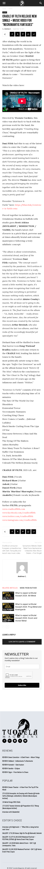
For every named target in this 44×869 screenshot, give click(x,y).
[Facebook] (12, 34)
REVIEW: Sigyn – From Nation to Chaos (15, 772)
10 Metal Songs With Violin (11, 802)
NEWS (10, 9)
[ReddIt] (33, 34)
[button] (4, 3)
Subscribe (22, 685)
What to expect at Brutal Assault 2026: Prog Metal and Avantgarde (28, 607)
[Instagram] (10, 741)
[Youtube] (25, 741)
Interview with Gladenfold (10, 812)
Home (4, 9)
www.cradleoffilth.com (13, 509)
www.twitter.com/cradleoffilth (17, 516)
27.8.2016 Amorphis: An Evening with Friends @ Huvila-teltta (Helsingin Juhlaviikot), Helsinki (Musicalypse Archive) (21, 795)
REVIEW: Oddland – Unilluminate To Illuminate (17, 761)
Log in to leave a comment (22, 642)
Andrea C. (7, 29)
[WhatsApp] (28, 34)
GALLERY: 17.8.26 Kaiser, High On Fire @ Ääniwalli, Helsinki (22, 833)
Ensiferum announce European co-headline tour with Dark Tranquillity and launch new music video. (11, 549)
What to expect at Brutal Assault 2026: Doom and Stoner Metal (26, 618)
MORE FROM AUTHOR (28, 588)
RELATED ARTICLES (10, 588)
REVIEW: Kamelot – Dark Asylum (13, 765)
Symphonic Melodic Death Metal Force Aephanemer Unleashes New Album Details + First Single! (32, 549)
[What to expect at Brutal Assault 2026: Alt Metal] (8, 596)
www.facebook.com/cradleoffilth (18, 512)
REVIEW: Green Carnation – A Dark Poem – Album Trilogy (21, 757)
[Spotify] (15, 741)
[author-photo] (22, 573)
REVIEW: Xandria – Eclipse (11, 768)
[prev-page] (3, 626)
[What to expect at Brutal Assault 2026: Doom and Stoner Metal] (8, 618)
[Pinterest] (23, 34)
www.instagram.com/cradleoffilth (19, 520)
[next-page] (7, 626)
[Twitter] (17, 34)
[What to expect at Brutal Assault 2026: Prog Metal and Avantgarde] (8, 607)
